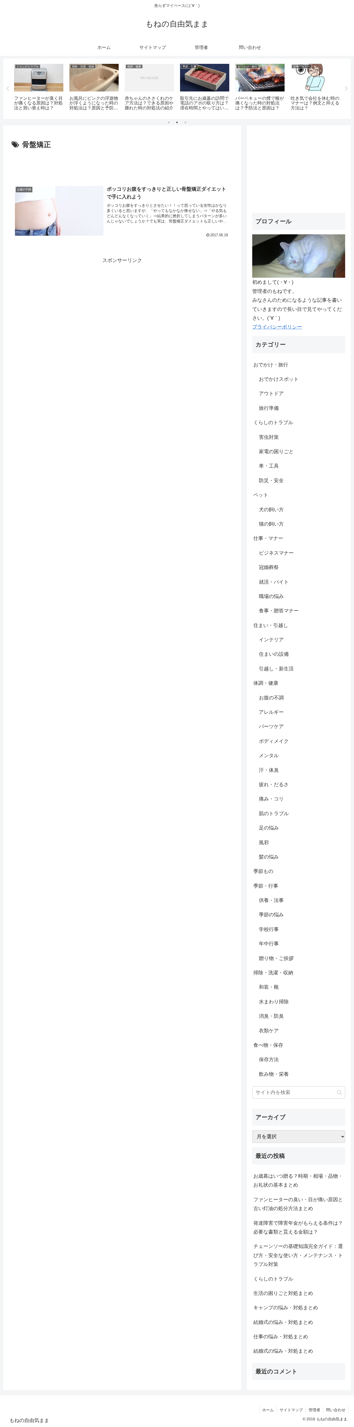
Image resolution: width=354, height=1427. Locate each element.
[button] (339, 1092)
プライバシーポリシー (277, 327)
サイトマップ (291, 1410)
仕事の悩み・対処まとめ (280, 1336)
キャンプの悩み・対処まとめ (285, 1307)
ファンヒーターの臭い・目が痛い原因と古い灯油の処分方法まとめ (298, 1204)
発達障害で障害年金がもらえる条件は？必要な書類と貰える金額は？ (298, 1227)
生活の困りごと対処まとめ (283, 1293)
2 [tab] (177, 122)
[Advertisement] (122, 166)
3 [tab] (185, 122)
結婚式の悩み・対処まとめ (283, 1322)
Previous (7, 88)
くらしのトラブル (273, 1279)
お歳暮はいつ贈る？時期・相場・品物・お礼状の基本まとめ (298, 1180)
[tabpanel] (39, 88)
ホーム (268, 1410)
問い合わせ (335, 1410)
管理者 (314, 1410)
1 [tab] (168, 122)
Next (346, 88)
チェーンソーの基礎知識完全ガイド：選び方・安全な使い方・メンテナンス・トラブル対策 (298, 1255)
